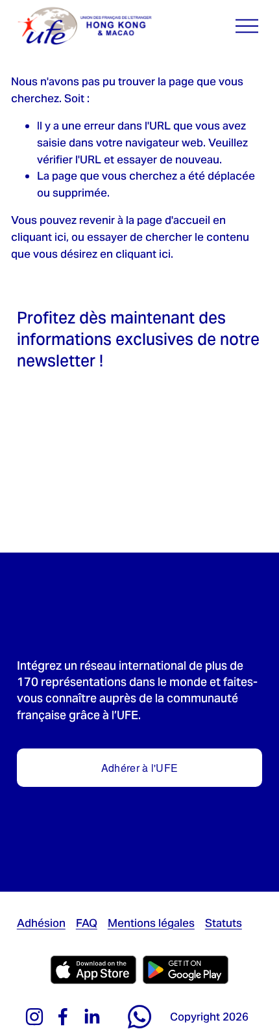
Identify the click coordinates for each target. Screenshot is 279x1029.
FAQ (86, 923)
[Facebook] (63, 1017)
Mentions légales (151, 923)
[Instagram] (34, 1017)
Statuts (223, 923)
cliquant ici (38, 237)
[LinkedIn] (91, 1017)
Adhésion (41, 923)
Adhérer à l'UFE (139, 767)
